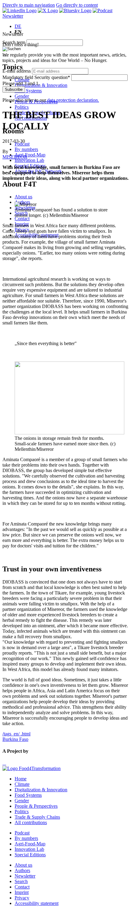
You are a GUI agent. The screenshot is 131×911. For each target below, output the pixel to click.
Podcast (22, 832)
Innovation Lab (29, 160)
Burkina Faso (15, 739)
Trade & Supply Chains (37, 817)
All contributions (31, 822)
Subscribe (14, 89)
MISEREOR (14, 156)
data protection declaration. (73, 100)
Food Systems (28, 90)
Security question (36, 77)
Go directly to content (77, 5)
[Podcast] (102, 10)
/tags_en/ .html (16, 733)
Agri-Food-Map (30, 154)
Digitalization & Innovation (41, 85)
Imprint (22, 892)
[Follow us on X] (48, 10)
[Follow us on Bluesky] (75, 10)
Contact (22, 218)
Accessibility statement (36, 903)
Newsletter (12, 16)
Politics (22, 107)
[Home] (31, 768)
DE (18, 26)
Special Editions (30, 854)
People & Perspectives (36, 806)
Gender (22, 96)
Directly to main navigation (28, 5)
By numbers (26, 149)
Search (21, 881)
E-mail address (16, 71)
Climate (22, 784)
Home (21, 778)
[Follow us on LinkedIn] (19, 10)
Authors (22, 870)
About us (23, 196)
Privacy (22, 897)
